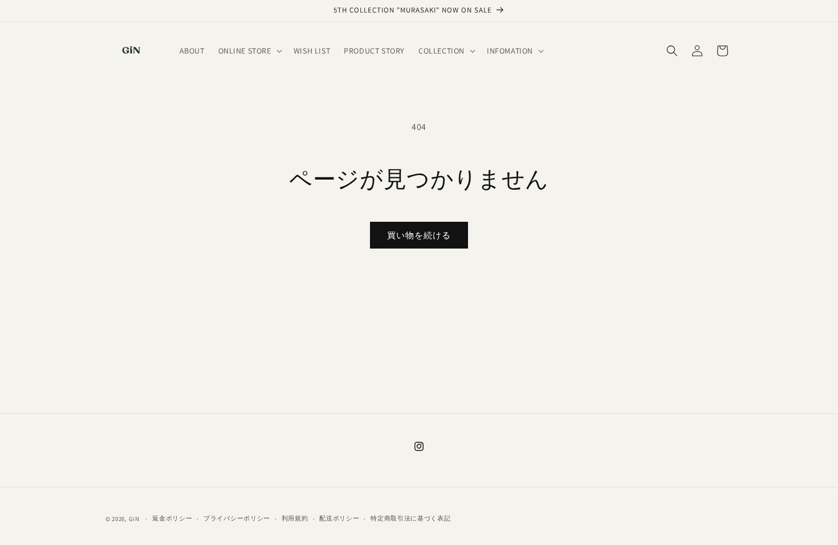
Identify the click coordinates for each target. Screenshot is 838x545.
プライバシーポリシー (237, 518)
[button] (249, 51)
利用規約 (295, 518)
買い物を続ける (419, 235)
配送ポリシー (339, 518)
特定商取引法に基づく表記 (410, 518)
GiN (134, 519)
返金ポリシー (172, 518)
